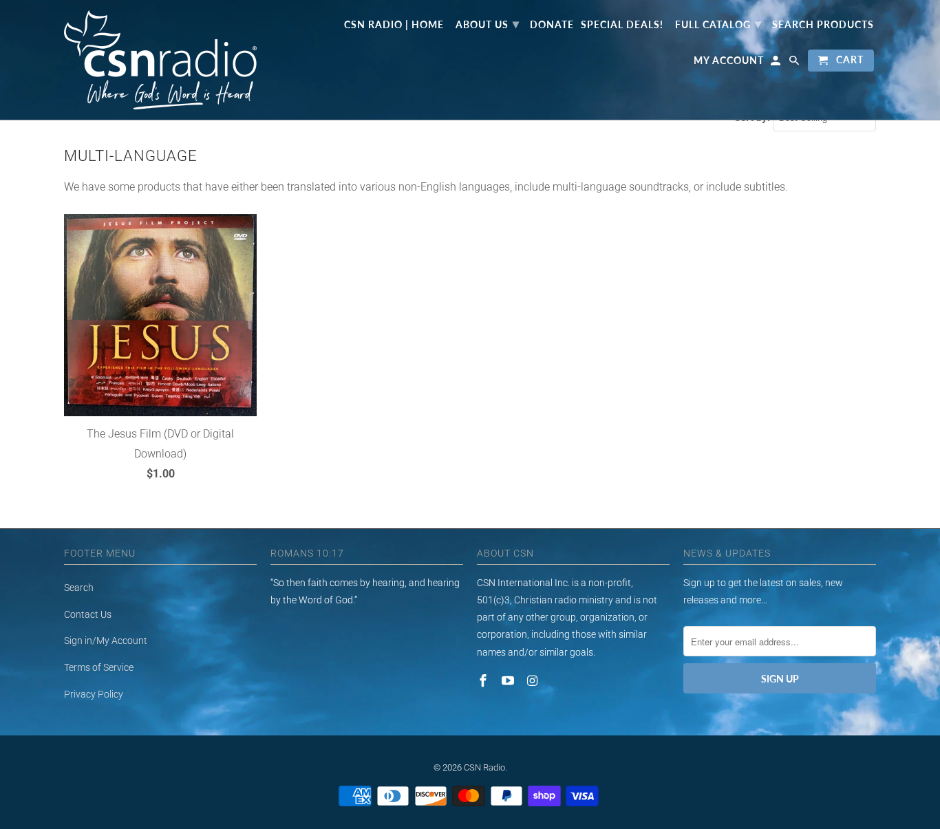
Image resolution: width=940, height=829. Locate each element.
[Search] (795, 63)
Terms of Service (98, 667)
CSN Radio (484, 767)
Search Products (823, 24)
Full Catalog (718, 23)
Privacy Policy (93, 694)
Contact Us (87, 614)
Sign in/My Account (105, 640)
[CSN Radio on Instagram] (534, 681)
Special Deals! (622, 24)
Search (79, 587)
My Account (729, 60)
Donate (552, 24)
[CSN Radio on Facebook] (484, 681)
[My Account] (776, 63)
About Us (488, 23)
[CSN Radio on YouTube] (509, 681)
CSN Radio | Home (394, 24)
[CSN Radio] (160, 59)
